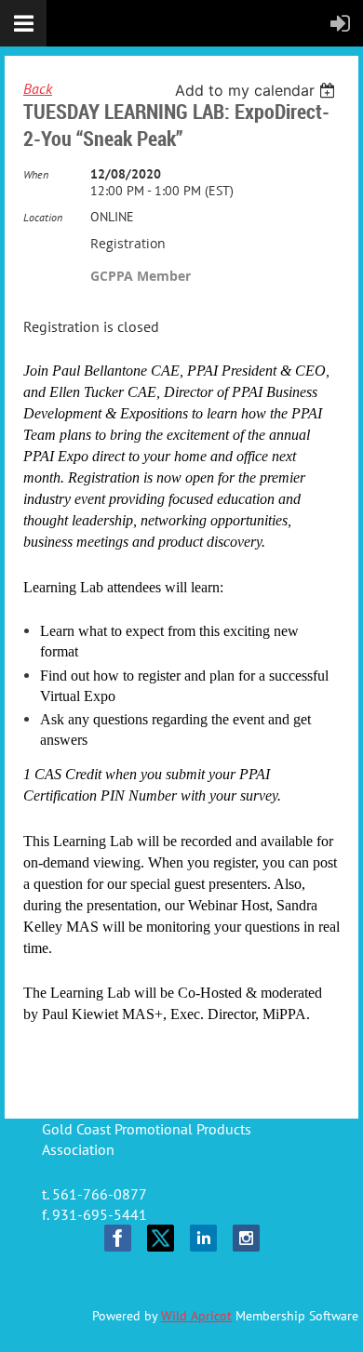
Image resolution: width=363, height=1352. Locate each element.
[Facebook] (117, 1238)
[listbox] (257, 90)
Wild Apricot (196, 1315)
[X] (160, 1238)
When (35, 174)
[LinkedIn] (203, 1238)
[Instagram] (246, 1238)
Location (42, 217)
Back (37, 88)
